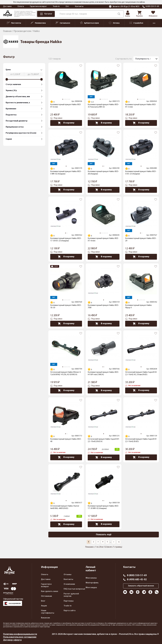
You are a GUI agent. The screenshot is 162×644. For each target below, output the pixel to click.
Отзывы (67, 575)
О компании (69, 584)
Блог (43, 601)
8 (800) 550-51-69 (137, 575)
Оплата (20, 6)
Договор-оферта (12, 640)
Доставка (7, 6)
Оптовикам (46, 596)
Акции (44, 606)
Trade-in (56, 6)
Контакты (79, 6)
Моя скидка (91, 588)
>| (118, 542)
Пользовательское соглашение (19, 637)
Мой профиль (92, 583)
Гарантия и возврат (38, 6)
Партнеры (69, 601)
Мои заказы (91, 578)
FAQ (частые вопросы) (74, 589)
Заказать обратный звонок (141, 586)
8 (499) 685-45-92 (137, 579)
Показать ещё (103, 534)
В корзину (68, 123)
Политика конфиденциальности (20, 634)
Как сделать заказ (49, 591)
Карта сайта (69, 611)
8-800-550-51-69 (152, 6)
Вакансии (45, 618)
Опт (67, 6)
